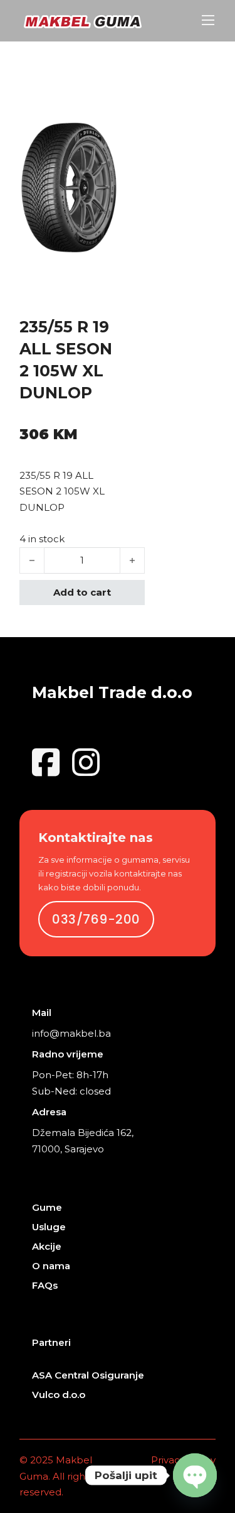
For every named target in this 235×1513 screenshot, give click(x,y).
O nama (51, 1266)
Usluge (49, 1227)
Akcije (46, 1246)
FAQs (45, 1285)
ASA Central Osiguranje (88, 1375)
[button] (100, 138)
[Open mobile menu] (208, 20)
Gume (47, 1207)
